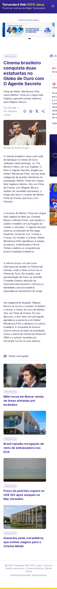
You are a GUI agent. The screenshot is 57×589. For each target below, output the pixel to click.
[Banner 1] (26, 38)
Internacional (10, 56)
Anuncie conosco (39, 575)
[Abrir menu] (53, 6)
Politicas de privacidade (20, 575)
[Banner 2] (29, 38)
